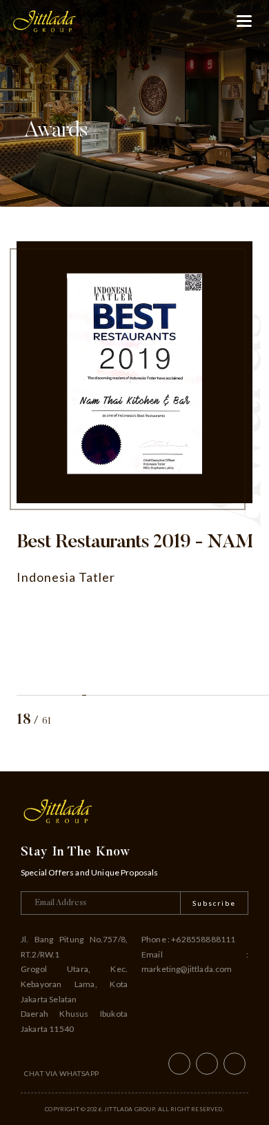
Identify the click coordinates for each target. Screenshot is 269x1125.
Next (248, 721)
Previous (214, 721)
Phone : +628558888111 (188, 939)
